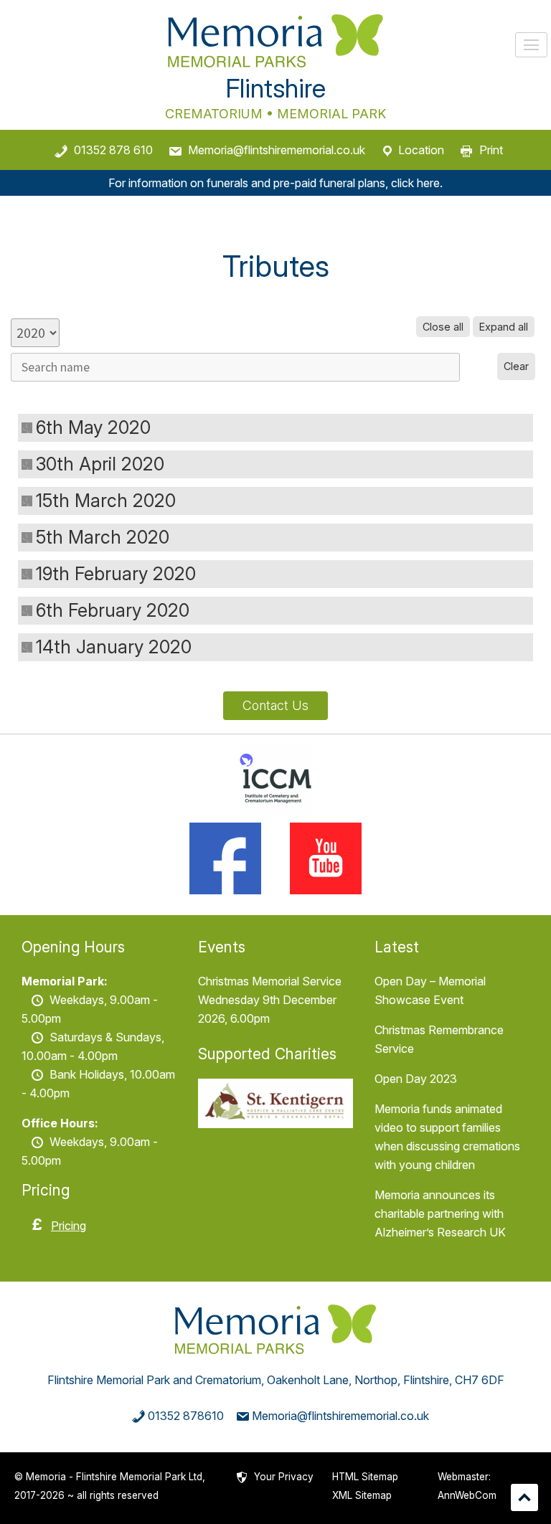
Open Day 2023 (416, 1078)
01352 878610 (186, 1416)
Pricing (68, 1225)
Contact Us (275, 705)
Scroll (524, 1497)
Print (491, 150)
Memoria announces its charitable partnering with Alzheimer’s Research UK (440, 1213)
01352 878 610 (113, 150)
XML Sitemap (362, 1495)
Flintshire (275, 88)
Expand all (503, 327)
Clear (516, 366)
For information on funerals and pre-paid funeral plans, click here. (275, 183)
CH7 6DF (479, 1380)
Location (421, 150)
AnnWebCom (467, 1495)
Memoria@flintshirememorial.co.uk (276, 150)
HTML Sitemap (365, 1476)
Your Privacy (284, 1476)
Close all (443, 327)
